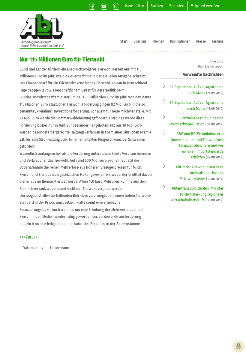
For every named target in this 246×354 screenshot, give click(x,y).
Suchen (157, 6)
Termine (218, 41)
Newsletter (134, 6)
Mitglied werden (204, 6)
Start (124, 41)
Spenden (176, 6)
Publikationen (180, 41)
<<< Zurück (29, 237)
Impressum (59, 248)
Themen (158, 41)
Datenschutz (33, 248)
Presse (201, 41)
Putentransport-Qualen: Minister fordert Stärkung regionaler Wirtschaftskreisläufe (197, 194)
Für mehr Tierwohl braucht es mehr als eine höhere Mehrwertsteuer (200, 173)
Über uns (140, 41)
